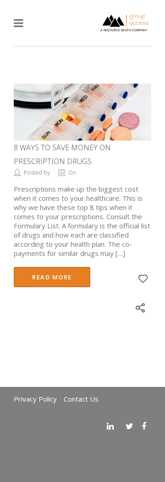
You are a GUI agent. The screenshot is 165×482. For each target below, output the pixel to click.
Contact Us (81, 398)
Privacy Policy (35, 398)
